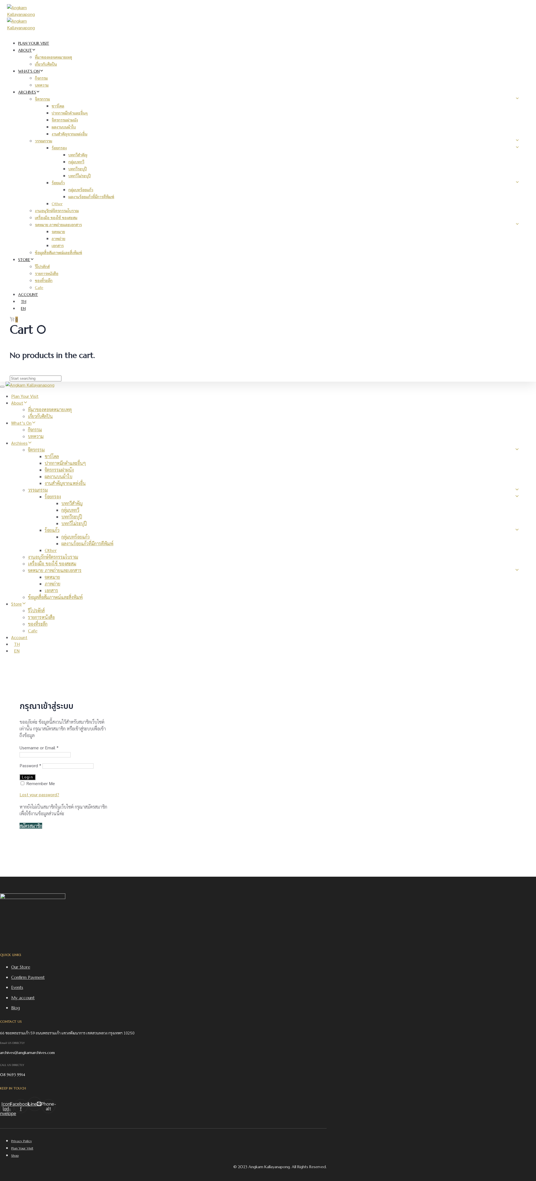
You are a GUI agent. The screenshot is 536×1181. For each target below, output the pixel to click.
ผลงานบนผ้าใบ (64, 127)
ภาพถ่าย (58, 238)
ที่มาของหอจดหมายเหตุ (53, 57)
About (25, 50)
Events (17, 987)
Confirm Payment (28, 977)
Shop (15, 1155)
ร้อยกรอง (59, 147)
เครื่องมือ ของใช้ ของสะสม (56, 217)
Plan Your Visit (33, 43)
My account (23, 997)
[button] (31, 826)
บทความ (42, 85)
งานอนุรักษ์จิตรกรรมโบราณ (57, 210)
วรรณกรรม (43, 141)
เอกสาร (58, 245)
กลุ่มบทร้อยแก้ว (80, 189)
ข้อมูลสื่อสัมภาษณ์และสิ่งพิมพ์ (58, 252)
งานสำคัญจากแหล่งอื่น (69, 134)
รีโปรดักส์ (42, 266)
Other (57, 203)
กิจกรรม (41, 78)
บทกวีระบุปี (77, 168)
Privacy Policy (21, 1141)
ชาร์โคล (58, 106)
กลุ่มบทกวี (76, 161)
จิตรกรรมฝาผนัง (65, 120)
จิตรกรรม (42, 99)
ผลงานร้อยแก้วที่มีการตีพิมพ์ (91, 196)
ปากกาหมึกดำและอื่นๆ (70, 113)
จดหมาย (58, 231)
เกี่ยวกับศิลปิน (46, 64)
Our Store (20, 967)
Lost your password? (39, 794)
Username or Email (39, 747)
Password (30, 765)
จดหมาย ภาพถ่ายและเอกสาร (58, 224)
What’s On (29, 71)
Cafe (39, 287)
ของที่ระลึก (43, 280)
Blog (15, 1007)
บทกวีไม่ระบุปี (79, 175)
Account (28, 294)
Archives (27, 92)
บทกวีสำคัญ (77, 154)
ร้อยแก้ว (58, 182)
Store (24, 259)
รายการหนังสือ (46, 273)
